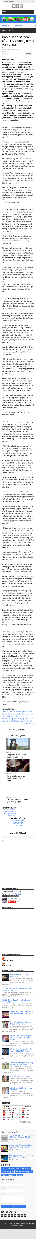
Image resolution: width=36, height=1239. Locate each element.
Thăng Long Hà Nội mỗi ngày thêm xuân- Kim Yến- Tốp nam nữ (21, 1146)
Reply (5, 48)
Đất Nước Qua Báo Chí (10, 1175)
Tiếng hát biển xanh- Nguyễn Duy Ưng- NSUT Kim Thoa (21, 1156)
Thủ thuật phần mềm (28, 1223)
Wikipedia (21, 6)
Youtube (14, 6)
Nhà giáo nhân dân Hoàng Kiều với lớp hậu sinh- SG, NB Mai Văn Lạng (21, 1037)
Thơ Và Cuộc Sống (22, 1172)
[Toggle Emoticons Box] (3, 840)
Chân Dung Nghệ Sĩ (8, 49)
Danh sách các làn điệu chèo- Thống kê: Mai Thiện (20, 1023)
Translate (18, 894)
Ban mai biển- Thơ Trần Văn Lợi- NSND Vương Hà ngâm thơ (22, 1012)
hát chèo (14, 1225)
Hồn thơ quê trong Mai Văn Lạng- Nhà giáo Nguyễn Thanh (22, 1063)
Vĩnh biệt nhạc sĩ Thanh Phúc (20, 1076)
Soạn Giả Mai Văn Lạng (16, 1223)
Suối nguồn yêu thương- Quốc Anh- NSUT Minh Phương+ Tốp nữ (21, 1136)
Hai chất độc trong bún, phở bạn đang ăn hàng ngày (16, 778)
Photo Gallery (6, 1172)
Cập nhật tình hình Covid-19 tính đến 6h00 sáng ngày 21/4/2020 (10, 812)
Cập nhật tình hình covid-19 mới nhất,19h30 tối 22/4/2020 (18, 823)
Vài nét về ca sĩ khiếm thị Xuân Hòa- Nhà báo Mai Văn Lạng (21, 1050)
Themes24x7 (20, 1225)
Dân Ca (23, 1168)
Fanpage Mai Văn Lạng (17, 6)
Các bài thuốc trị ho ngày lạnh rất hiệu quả (17, 800)
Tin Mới (6, 31)
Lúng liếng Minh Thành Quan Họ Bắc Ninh (16, 756)
